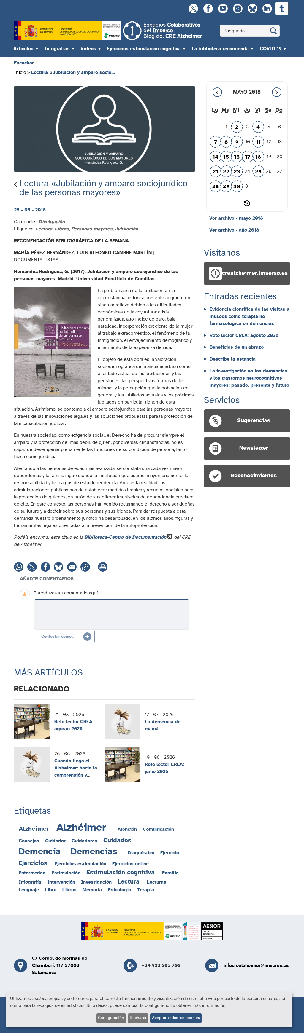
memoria (92, 889)
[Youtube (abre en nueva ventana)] (222, 8)
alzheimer (34, 829)
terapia (145, 889)
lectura (129, 882)
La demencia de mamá (162, 725)
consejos (29, 840)
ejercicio (169, 852)
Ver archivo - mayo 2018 (236, 218)
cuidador (55, 840)
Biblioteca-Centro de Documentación (125, 537)
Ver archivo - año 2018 (234, 230)
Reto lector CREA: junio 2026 (164, 768)
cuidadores (84, 840)
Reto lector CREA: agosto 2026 (74, 725)
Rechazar (138, 1018)
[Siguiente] (276, 92)
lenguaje (29, 889)
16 (237, 157)
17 (247, 157)
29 (226, 186)
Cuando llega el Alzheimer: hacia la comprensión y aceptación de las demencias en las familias (75, 778)
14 (215, 157)
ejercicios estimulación (80, 863)
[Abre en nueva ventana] (67, 30)
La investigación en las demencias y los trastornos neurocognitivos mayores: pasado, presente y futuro (249, 378)
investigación (96, 882)
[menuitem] (25, 48)
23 (237, 172)
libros (69, 889)
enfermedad (32, 873)
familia (170, 873)
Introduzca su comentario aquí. (66, 593)
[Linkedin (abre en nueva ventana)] (267, 8)
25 (258, 172)
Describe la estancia (233, 359)
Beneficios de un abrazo (237, 347)
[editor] (111, 614)
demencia (40, 851)
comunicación (158, 829)
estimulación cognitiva (120, 872)
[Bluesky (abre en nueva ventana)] (252, 8)
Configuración (111, 1018)
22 (226, 172)
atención (127, 829)
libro (50, 889)
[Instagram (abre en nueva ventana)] (237, 8)
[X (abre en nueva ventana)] (193, 8)
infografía (30, 882)
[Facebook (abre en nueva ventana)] (208, 8)
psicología (119, 889)
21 (215, 172)
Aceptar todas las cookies (176, 1018)
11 (258, 142)
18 (258, 157)
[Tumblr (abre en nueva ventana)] (282, 8)
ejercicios (33, 863)
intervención (61, 882)
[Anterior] (217, 92)
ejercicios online (130, 863)
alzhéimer (81, 827)
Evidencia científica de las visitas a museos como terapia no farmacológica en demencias (249, 316)
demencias (94, 851)
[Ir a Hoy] (247, 203)
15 (226, 157)
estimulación (66, 873)
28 (215, 186)
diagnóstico (141, 852)
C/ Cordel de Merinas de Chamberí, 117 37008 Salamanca (59, 965)
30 (236, 186)
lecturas (156, 882)
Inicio (20, 72)
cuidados (117, 840)
